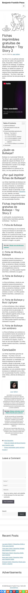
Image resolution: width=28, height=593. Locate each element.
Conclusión (7, 145)
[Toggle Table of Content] (22, 123)
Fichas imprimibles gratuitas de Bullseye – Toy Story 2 (13, 132)
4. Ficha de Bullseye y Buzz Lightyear (13, 141)
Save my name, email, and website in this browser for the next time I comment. (14, 495)
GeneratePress (14, 587)
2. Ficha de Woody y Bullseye (14, 136)
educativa (22, 191)
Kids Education (8, 440)
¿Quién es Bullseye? (9, 125)
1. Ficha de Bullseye (11, 134)
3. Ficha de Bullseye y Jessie (14, 138)
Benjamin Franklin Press (13, 2)
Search (4, 511)
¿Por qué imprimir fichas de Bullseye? (11, 128)
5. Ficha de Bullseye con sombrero (15, 143)
